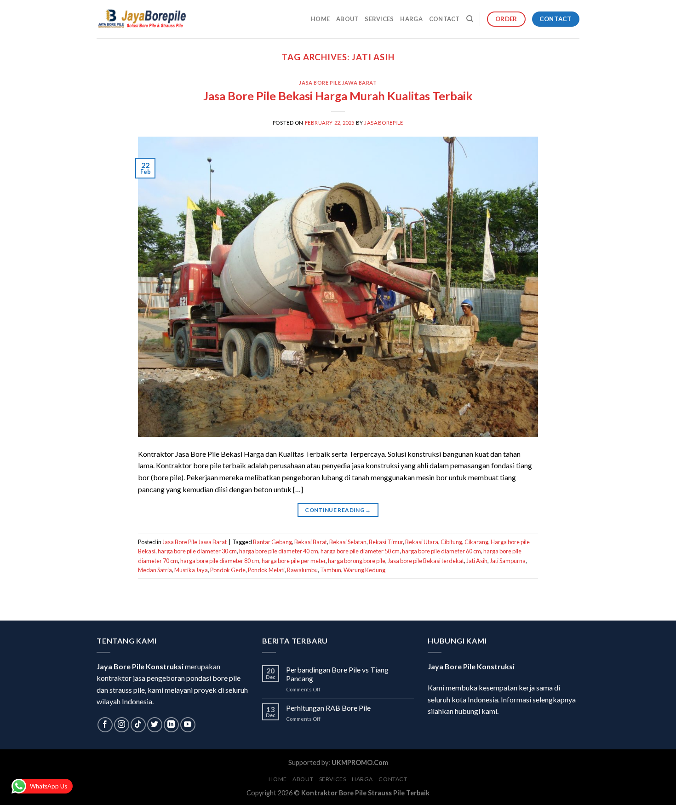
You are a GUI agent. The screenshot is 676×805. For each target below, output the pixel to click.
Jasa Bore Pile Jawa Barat (338, 83)
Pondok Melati (266, 570)
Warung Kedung (364, 570)
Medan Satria (155, 570)
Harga (411, 19)
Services (379, 19)
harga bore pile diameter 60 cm (441, 551)
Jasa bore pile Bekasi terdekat (426, 560)
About (347, 19)
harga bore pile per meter (294, 560)
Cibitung (451, 542)
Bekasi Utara (421, 542)
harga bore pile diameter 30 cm (197, 551)
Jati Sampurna (508, 560)
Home (320, 19)
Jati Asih (476, 560)
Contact (444, 19)
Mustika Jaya (191, 570)
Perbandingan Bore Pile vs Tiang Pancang (337, 674)
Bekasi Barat (310, 542)
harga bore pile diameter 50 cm (360, 551)
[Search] (469, 19)
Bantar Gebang (272, 542)
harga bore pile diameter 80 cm (219, 560)
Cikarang (476, 542)
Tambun (330, 570)
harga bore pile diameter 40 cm (278, 551)
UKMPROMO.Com (360, 762)
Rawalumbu (302, 570)
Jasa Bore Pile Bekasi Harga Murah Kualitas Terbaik (337, 96)
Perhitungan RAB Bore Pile (328, 707)
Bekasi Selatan (348, 542)
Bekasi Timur (386, 542)
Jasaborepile (383, 123)
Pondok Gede (228, 570)
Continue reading (338, 509)
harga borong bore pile (356, 560)
